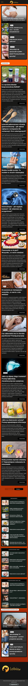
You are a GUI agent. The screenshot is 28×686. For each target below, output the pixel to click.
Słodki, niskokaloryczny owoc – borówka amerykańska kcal (16, 29)
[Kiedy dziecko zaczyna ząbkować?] (5, 39)
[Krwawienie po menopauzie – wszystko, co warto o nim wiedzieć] (14, 280)
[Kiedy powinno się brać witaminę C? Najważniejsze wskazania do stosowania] (14, 449)
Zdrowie (12, 46)
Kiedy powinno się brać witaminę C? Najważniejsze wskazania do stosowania (14, 462)
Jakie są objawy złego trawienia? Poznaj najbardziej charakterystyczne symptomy (14, 378)
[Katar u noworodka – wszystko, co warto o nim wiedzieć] (5, 567)
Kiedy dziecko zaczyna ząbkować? (17, 529)
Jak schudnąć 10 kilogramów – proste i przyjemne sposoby (17, 637)
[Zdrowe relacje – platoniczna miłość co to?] (5, 591)
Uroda (5, 623)
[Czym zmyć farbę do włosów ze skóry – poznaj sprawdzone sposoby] (5, 649)
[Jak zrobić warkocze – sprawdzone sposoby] (14, 621)
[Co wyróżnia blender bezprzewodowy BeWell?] (14, 74)
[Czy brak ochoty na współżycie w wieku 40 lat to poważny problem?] (5, 502)
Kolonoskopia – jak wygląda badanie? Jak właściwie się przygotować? (12, 209)
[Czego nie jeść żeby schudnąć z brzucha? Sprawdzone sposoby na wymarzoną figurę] (14, 14)
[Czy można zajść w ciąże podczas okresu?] (5, 553)
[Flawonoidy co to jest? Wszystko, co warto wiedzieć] (14, 240)
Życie (5, 120)
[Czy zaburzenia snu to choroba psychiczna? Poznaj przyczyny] (14, 323)
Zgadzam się (14, 684)
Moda (5, 166)
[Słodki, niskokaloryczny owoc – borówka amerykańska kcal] (5, 28)
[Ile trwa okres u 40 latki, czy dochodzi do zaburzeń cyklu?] (5, 516)
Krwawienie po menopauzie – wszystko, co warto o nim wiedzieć (12, 292)
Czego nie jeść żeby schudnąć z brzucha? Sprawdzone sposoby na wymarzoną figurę (17, 536)
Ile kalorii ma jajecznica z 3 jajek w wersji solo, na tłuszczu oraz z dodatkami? (17, 523)
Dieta (5, 16)
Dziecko (12, 37)
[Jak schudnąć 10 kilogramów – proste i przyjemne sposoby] (5, 636)
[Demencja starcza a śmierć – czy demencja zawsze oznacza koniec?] (5, 543)
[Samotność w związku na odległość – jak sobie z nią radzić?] (5, 605)
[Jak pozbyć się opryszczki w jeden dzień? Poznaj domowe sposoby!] (5, 52)
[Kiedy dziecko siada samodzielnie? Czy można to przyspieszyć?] (5, 560)
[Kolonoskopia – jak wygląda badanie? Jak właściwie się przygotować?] (14, 196)
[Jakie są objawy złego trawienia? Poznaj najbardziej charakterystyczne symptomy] (14, 366)
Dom (4, 81)
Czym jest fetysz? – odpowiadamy (17, 598)
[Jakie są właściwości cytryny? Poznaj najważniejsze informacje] (14, 410)
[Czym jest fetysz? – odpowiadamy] (5, 598)
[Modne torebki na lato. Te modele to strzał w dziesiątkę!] (14, 160)
